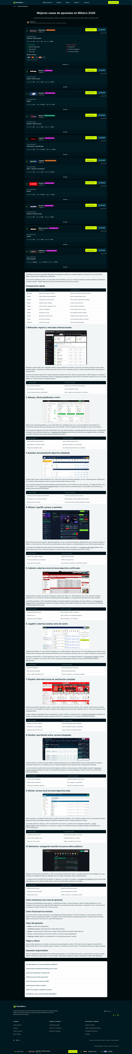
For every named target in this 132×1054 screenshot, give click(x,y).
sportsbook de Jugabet (91, 656)
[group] (66, 306)
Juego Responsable (54, 1025)
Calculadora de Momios (91, 1031)
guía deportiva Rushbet (46, 486)
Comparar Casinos (90, 1025)
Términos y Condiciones (55, 1028)
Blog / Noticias (17, 1034)
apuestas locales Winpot (87, 547)
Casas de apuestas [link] (23, 6)
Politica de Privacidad (54, 1031)
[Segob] (18, 1040)
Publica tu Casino (17, 1031)
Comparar (86, 2)
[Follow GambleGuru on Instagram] (118, 1015)
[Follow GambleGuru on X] (113, 1015)
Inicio (14, 6)
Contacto (15, 1028)
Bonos (67, 2)
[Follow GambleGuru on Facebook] (116, 1015)
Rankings (87, 1034)
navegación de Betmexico (86, 879)
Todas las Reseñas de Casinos (93, 1028)
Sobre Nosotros (17, 1025)
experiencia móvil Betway (59, 432)
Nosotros (76, 2)
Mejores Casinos (47, 2)
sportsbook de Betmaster (63, 376)
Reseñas (59, 2)
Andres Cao (33, 21)
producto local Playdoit (88, 714)
